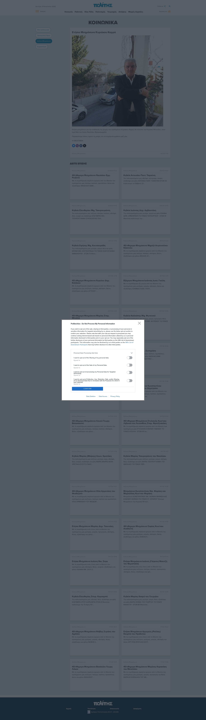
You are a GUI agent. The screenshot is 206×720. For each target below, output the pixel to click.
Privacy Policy (115, 396)
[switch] (129, 357)
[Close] (140, 324)
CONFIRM (88, 388)
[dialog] (103, 360)
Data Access (103, 396)
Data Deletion (90, 396)
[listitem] (103, 353)
